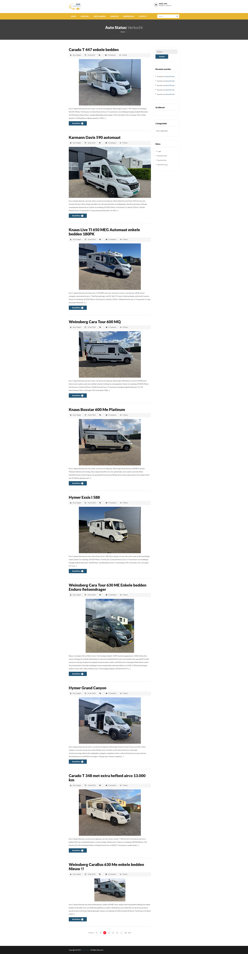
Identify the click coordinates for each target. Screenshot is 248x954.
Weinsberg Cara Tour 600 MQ (95, 321)
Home (73, 16)
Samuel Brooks (170, 76)
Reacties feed (161, 160)
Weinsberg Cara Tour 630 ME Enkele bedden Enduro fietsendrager (107, 587)
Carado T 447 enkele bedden (94, 49)
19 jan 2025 (91, 874)
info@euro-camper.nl (165, 5)
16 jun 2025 (91, 143)
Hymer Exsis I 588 (84, 497)
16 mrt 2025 (92, 415)
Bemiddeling (128, 16)
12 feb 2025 (92, 785)
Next (129, 933)
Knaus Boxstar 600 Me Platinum (97, 409)
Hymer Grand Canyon (87, 688)
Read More (76, 123)
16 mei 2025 (92, 239)
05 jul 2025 (91, 55)
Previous (91, 933)
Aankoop (114, 16)
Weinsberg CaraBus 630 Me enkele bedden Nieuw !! (106, 866)
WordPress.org (162, 165)
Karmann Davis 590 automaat (95, 137)
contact (143, 16)
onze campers (99, 16)
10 (125, 933)
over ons (85, 16)
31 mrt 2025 (92, 327)
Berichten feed (162, 156)
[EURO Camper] (75, 6)
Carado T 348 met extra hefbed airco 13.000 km (107, 777)
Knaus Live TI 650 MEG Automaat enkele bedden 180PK (104, 231)
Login (159, 151)
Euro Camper (77, 55)
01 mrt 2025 (92, 595)
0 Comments (112, 55)
